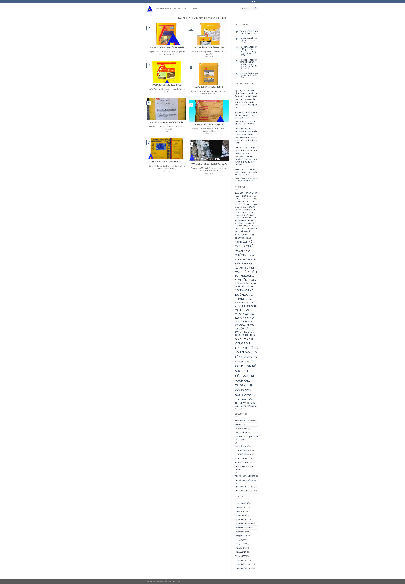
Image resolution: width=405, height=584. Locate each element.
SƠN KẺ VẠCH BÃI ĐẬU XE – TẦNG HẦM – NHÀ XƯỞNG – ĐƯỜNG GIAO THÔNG (246, 160)
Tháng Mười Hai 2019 (243, 564)
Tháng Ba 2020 (240, 552)
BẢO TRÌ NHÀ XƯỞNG (244, 420)
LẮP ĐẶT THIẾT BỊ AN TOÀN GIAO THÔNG (246, 438)
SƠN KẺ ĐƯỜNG (244, 275)
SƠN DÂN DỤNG (241, 458)
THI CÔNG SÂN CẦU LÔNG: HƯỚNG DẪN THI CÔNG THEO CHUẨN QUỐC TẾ (246, 103)
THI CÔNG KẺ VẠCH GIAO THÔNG (246, 310)
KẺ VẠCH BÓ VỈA (246, 199)
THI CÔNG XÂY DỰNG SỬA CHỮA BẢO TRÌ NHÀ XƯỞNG (246, 406)
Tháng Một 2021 (241, 519)
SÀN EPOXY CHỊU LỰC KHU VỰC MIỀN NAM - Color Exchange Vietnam (246, 115)
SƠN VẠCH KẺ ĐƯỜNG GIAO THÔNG (244, 295)
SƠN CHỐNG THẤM (243, 454)
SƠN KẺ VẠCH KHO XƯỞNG (244, 250)
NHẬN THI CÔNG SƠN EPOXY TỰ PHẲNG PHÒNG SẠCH (246, 140)
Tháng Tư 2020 (240, 548)
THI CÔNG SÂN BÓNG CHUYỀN (244, 467)
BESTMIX (238, 424)
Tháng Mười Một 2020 (243, 527)
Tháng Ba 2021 (240, 511)
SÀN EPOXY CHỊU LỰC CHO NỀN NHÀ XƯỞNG (246, 122)
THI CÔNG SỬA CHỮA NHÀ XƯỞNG (245, 399)
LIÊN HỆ (194, 8)
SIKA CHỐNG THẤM (243, 450)
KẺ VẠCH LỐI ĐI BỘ (251, 204)
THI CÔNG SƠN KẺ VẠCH (245, 366)
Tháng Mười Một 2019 (243, 568)
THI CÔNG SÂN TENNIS (244, 487)
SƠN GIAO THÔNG (242, 462)
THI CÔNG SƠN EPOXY (245, 343)
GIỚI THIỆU (160, 8)
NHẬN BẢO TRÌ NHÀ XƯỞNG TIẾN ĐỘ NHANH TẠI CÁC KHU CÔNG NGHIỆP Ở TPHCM (248, 64)
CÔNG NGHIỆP (241, 433)
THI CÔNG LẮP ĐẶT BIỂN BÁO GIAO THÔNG (245, 318)
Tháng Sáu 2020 (241, 544)
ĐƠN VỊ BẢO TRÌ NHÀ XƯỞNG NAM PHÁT (249, 32)
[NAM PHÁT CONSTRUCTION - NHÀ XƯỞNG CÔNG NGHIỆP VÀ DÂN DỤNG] (150, 8)
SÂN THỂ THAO (241, 446)
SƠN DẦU (253, 228)
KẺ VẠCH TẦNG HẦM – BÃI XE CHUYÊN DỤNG (246, 179)
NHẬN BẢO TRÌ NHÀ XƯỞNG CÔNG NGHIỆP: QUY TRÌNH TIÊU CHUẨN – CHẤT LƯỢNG (248, 51)
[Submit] (255, 8)
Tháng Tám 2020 (241, 536)
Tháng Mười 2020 (242, 531)
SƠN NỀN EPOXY (245, 279)
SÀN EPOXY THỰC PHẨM (243, 226)
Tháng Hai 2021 (241, 515)
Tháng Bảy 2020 (241, 540)
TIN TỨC (186, 8)
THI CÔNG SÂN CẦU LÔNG (245, 480)
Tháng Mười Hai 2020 (243, 523)
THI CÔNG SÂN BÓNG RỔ (245, 476)
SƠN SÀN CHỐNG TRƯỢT (245, 283)
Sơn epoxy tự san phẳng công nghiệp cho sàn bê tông (249, 75)
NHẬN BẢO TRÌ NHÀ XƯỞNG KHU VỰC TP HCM (248, 40)
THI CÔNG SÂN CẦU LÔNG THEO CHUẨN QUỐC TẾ (245, 331)
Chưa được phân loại (242, 428)
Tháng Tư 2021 (240, 507)
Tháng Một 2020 (241, 560)
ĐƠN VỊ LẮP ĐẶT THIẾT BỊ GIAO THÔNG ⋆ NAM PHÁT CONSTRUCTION (246, 150)
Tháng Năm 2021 (241, 503)
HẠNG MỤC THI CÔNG (172, 8)
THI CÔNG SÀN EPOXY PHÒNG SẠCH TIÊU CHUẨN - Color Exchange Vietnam (246, 131)
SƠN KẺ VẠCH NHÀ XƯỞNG (245, 263)
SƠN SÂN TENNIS (244, 286)
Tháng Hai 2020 (241, 556)
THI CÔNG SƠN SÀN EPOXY (243, 390)
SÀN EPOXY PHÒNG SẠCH (247, 223)
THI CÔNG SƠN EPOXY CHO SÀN (246, 352)
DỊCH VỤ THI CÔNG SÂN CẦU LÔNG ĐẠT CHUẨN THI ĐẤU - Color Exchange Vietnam (246, 93)
